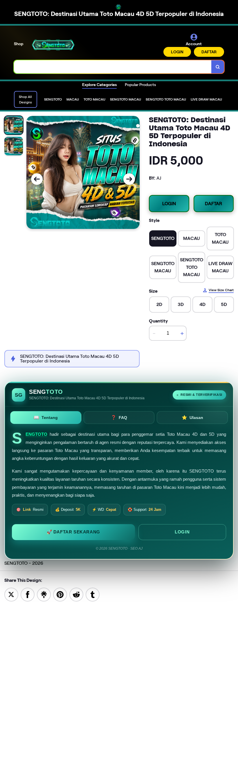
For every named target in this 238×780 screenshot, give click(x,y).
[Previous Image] (36, 179)
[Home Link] (53, 45)
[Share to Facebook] (28, 594)
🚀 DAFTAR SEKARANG (73, 532)
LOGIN (177, 52)
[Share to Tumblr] (93, 594)
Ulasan (192, 417)
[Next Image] (129, 179)
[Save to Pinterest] (60, 594)
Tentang (46, 417)
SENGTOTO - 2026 (23, 563)
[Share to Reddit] (76, 594)
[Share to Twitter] (11, 594)
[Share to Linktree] (44, 594)
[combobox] (113, 66)
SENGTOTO (36, 434)
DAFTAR (209, 52)
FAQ (119, 417)
